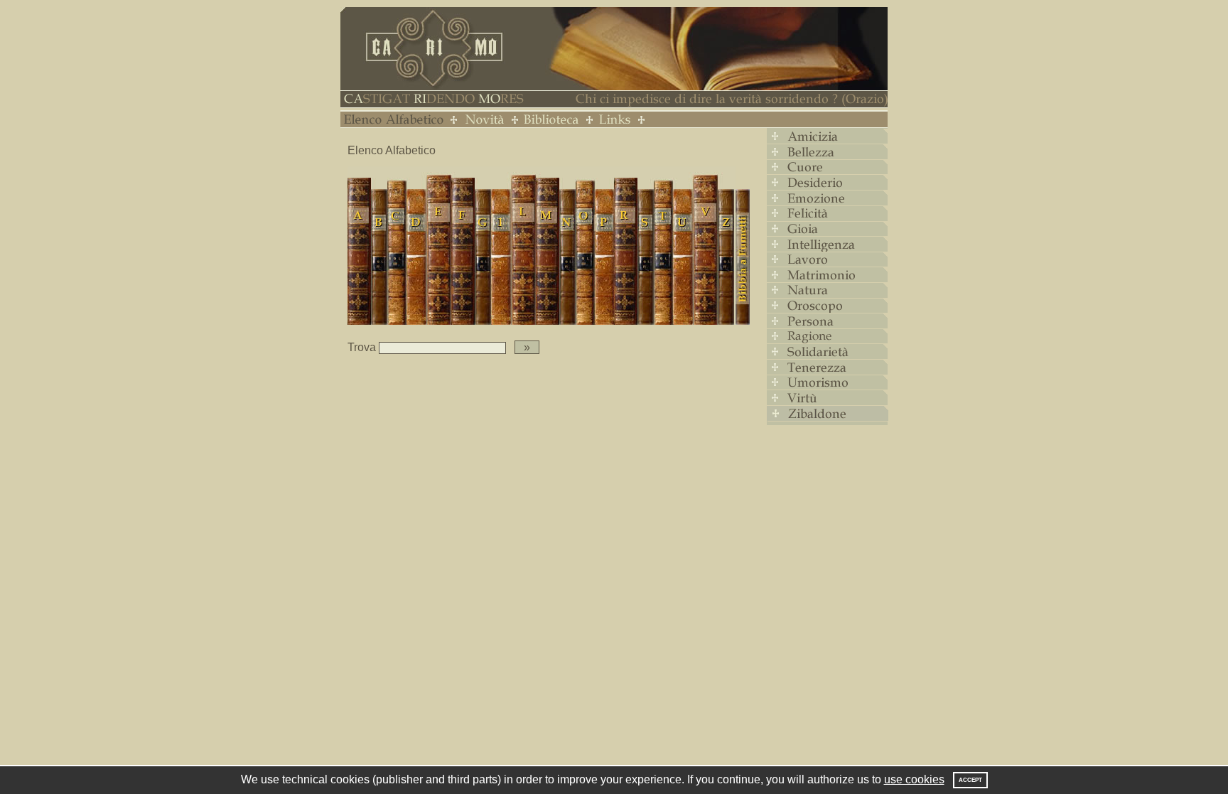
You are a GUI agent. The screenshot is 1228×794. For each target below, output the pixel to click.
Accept (970, 780)
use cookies (914, 779)
